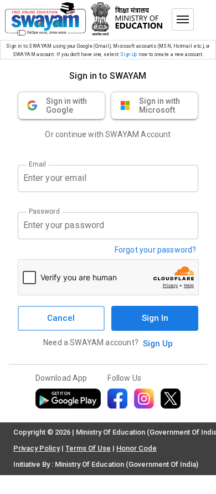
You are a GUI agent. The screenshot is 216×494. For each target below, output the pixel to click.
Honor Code (136, 448)
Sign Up (128, 54)
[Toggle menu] (183, 19)
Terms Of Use (88, 448)
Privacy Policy (36, 448)
